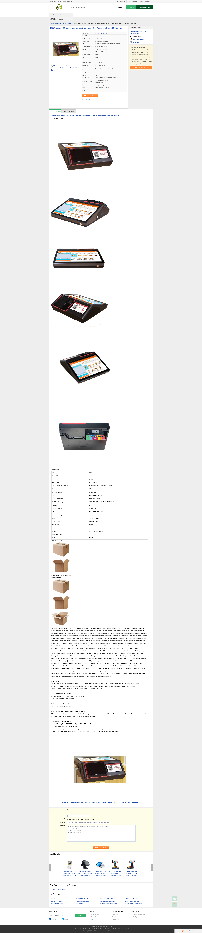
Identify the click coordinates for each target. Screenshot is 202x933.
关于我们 (120, 928)
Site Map (94, 928)
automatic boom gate (131, 898)
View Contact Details (138, 39)
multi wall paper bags (106, 898)
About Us (93, 917)
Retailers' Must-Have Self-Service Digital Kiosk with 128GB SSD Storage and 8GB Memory (69, 875)
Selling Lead (136, 917)
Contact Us (115, 914)
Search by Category (144, 7)
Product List (135, 42)
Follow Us (67, 919)
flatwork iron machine (57, 901)
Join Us (93, 919)
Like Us (54, 919)
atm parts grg (79, 903)
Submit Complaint (117, 917)
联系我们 (127, 928)
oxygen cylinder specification (133, 903)
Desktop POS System (101, 33)
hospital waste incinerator (107, 901)
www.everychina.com (106, 926)
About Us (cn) (95, 914)
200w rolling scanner (82, 898)
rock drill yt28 (55, 898)
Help (114, 928)
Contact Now (91, 96)
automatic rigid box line (57, 903)
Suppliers (87, 928)
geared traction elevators (132, 901)
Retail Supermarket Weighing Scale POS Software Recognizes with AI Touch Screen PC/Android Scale (131, 875)
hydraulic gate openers (82, 901)
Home (52, 23)
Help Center (115, 921)
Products (80, 928)
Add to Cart (87, 99)
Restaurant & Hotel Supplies (63, 23)
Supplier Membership (139, 914)
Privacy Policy (116, 919)
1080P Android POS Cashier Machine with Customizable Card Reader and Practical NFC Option (86, 28)
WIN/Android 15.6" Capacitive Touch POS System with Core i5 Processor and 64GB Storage (100, 875)
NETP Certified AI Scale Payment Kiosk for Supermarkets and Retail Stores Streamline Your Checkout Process (116, 875)
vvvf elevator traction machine (108, 903)
